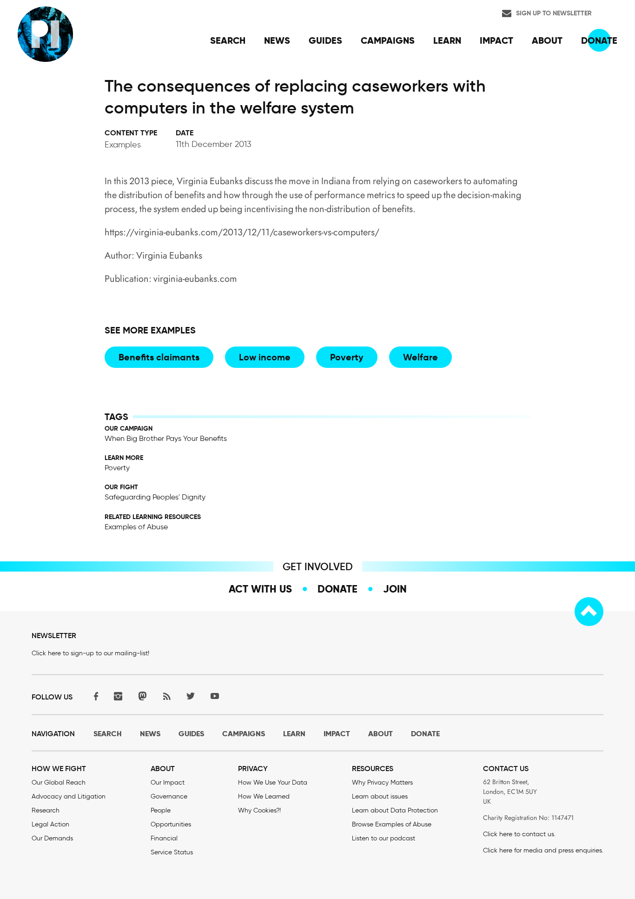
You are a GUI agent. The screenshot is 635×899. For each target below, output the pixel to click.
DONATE (425, 734)
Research (46, 810)
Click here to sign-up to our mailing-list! (90, 653)
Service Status (172, 852)
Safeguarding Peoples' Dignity (155, 497)
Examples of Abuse (136, 526)
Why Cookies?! (259, 810)
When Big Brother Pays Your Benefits (166, 438)
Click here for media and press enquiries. (543, 850)
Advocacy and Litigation (69, 796)
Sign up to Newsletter (554, 13)
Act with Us (260, 588)
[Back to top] (589, 611)
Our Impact (168, 782)
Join (395, 588)
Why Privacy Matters (382, 782)
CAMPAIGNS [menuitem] (388, 40)
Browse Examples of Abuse (391, 824)
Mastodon (142, 696)
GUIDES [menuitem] (325, 40)
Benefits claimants (159, 357)
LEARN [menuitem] (447, 40)
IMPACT (337, 734)
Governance (169, 796)
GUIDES (191, 734)
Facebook (94, 696)
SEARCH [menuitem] (227, 40)
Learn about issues (380, 796)
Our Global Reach (59, 782)
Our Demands (52, 838)
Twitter (190, 696)
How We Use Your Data (272, 782)
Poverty (347, 357)
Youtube (215, 696)
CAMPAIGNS (243, 734)
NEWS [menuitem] (277, 40)
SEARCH (107, 734)
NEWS (150, 734)
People (161, 810)
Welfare (420, 357)
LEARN (294, 734)
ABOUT (380, 734)
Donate (337, 588)
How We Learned (264, 796)
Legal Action (50, 824)
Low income (265, 357)
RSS (166, 696)
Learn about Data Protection (395, 810)
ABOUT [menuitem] (547, 40)
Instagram (118, 696)
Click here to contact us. (519, 834)
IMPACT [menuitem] (496, 40)
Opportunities (171, 824)
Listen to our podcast (383, 838)
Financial (164, 838)
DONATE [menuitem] (599, 40)
